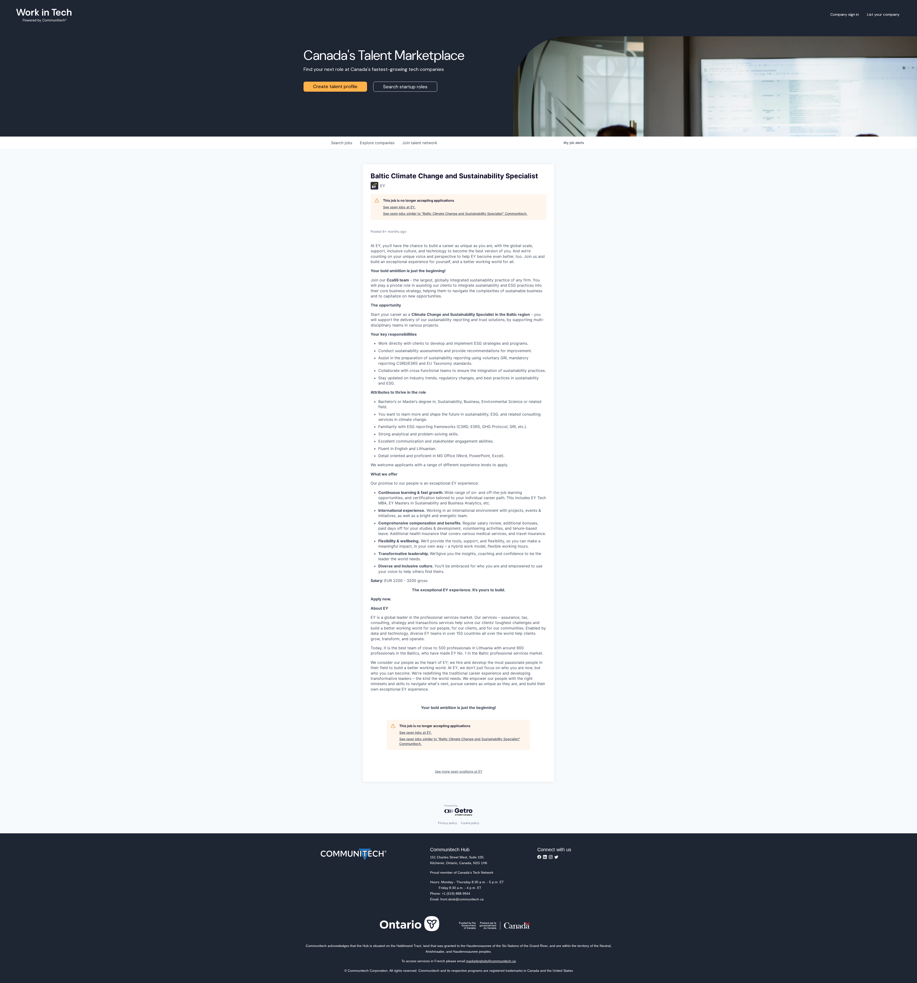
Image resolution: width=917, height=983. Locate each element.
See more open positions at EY (458, 771)
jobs (341, 142)
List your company (883, 14)
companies (377, 142)
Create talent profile (335, 86)
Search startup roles (405, 87)
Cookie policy (470, 823)
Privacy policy (447, 823)
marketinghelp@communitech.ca (491, 961)
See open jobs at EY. (399, 207)
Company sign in (844, 14)
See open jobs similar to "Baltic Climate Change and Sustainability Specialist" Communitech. (455, 213)
